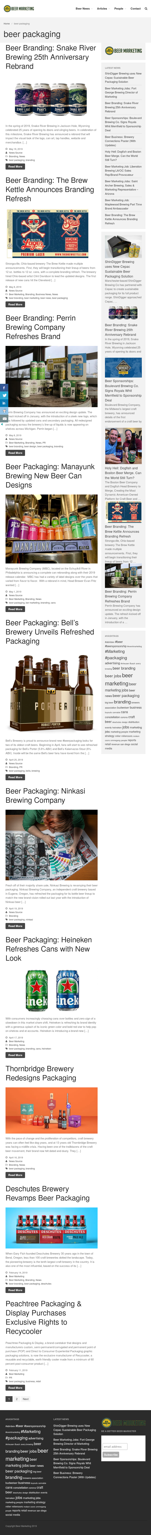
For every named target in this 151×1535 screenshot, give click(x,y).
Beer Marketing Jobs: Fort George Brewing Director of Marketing (121, 92)
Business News (43, 294)
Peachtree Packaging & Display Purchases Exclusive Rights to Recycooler (44, 1317)
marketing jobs (32, 1498)
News (22, 156)
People (118, 8)
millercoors (126, 736)
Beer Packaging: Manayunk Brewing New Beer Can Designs (50, 475)
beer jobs (113, 675)
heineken (46, 1048)
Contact (136, 8)
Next (26, 1399)
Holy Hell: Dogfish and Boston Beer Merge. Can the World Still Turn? (123, 156)
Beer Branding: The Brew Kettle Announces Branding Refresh (50, 188)
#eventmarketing (134, 646)
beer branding (16, 297)
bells (28, 770)
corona (124, 717)
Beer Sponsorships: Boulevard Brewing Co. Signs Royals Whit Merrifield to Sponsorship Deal (123, 124)
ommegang (115, 740)
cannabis (116, 712)
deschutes (46, 1283)
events (108, 727)
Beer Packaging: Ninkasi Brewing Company (45, 795)
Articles (102, 8)
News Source (15, 152)
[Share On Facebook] (4, 388)
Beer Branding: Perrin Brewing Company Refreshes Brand (41, 326)
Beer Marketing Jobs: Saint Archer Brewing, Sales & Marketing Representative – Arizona (121, 187)
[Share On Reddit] (4, 411)
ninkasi (29, 919)
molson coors (29, 1506)
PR (44, 442)
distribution (133, 722)
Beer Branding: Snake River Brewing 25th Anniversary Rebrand (51, 56)
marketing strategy (34, 1502)
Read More (15, 166)
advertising (112, 663)
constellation (112, 717)
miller (118, 736)
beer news (46, 297)
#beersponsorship (116, 646)
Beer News (83, 8)
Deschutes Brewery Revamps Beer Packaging (48, 1192)
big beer (109, 702)
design (125, 722)
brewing (36, 770)
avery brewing (27, 1444)
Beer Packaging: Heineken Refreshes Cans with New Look (49, 948)
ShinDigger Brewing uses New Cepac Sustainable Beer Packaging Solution (123, 77)
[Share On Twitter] (4, 395)
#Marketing (115, 651)
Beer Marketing (16, 294)
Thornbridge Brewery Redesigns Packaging (41, 1072)
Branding (13, 156)
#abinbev (109, 641)
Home (7, 23)
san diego (125, 744)
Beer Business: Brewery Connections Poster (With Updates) (120, 141)
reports (132, 740)
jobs (125, 727)
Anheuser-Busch (128, 663)
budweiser (123, 707)
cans (53, 602)
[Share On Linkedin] (4, 403)
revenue (115, 744)
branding (30, 159)
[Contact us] (4, 418)
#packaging (116, 657)
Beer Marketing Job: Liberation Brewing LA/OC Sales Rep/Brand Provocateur (123, 170)
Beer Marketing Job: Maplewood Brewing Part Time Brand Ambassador (123, 204)
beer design (30, 446)
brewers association (33, 1478)
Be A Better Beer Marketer (120, 1438)
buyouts (108, 712)
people (124, 740)
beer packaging (17, 159)
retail (38, 1381)
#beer (119, 641)
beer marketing (31, 297)
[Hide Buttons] (2, 425)
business (30, 1381)
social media (13, 1514)
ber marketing (33, 602)
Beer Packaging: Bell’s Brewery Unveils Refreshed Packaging (50, 631)
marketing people (119, 731)
